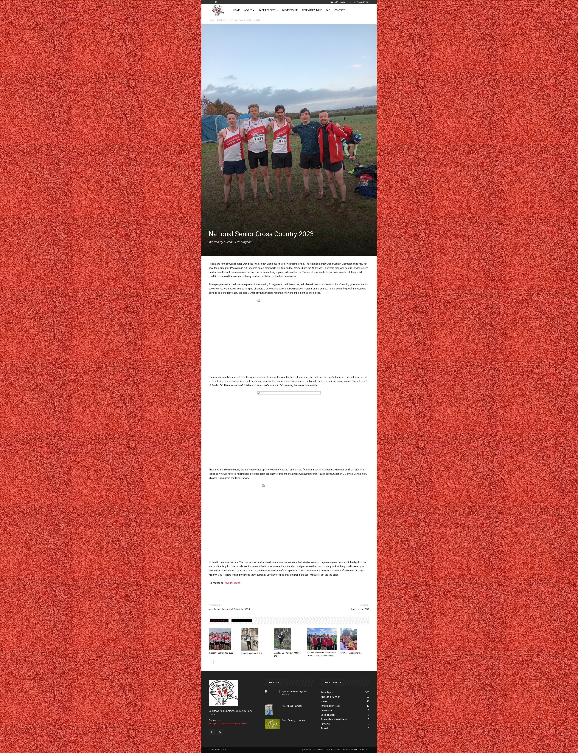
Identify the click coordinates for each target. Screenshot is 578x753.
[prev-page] (210, 662)
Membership (290, 10)
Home (236, 10)
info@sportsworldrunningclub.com (228, 723)
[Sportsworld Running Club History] (272, 692)
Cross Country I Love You (294, 720)
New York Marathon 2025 (351, 653)
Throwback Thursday (292, 706)
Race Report (222, 20)
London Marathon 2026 (251, 653)
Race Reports (267, 10)
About (248, 10)
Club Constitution (333, 749)
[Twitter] (216, 2)
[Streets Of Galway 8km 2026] (223, 639)
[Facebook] (211, 2)
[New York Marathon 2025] (354, 639)
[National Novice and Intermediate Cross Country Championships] (322, 639)
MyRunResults (232, 582)
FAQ (328, 10)
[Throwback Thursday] (269, 709)
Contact (339, 10)
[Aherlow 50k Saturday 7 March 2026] (289, 639)
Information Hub (350, 749)
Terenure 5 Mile (312, 10)
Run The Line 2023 (360, 609)
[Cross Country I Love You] (272, 724)
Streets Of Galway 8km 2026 (221, 653)
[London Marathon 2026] (256, 639)
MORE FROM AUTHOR (241, 621)
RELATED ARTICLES (219, 621)
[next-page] (215, 662)
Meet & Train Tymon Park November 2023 (229, 609)
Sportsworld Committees (312, 749)
